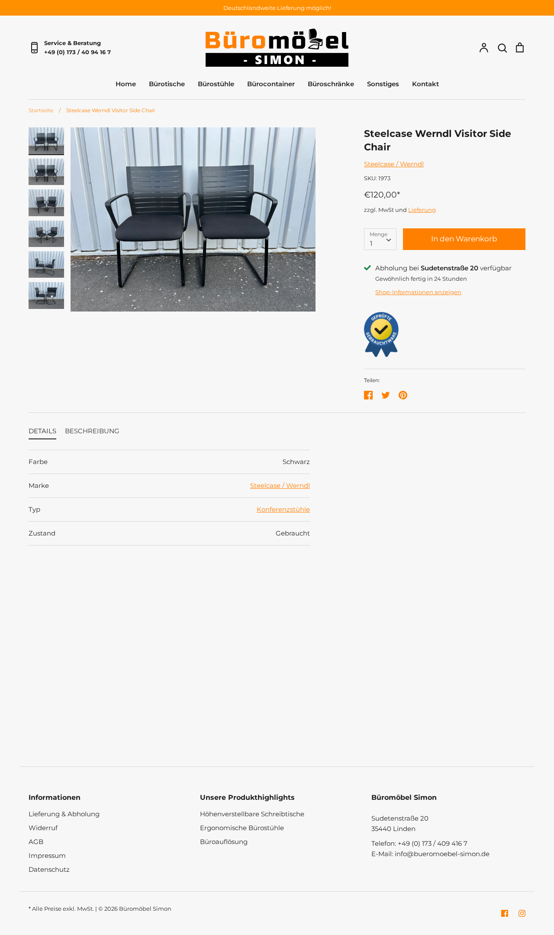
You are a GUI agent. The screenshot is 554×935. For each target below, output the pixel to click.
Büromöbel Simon (145, 908)
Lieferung (422, 209)
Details (42, 431)
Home (126, 84)
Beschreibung (92, 431)
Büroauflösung (224, 842)
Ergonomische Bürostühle (242, 828)
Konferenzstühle (283, 509)
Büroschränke (331, 84)
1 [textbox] (371, 243)
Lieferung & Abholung (64, 814)
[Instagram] (522, 913)
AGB (36, 842)
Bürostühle (216, 84)
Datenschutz (49, 869)
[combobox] (380, 239)
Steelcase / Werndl (394, 164)
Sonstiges (383, 84)
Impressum (47, 855)
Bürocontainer (271, 84)
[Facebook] (504, 913)
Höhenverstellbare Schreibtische (252, 814)
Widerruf (43, 828)
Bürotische (167, 84)
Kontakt (425, 84)
